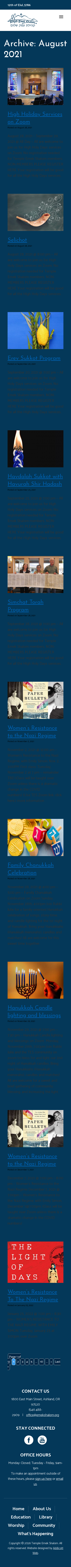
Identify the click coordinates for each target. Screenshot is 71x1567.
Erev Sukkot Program (34, 358)
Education (21, 1517)
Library (45, 1517)
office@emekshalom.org (42, 1415)
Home (18, 1509)
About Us (42, 1509)
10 (41, 1361)
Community (44, 1525)
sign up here (43, 1479)
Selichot (17, 240)
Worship (16, 1525)
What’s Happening (35, 1534)
